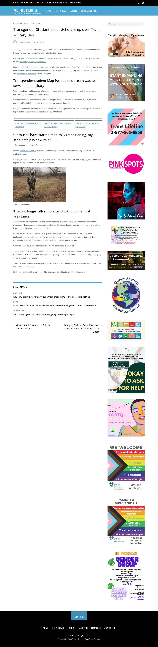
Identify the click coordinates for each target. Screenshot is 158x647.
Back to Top (79, 616)
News (15, 3)
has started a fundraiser (26, 74)
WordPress (72, 639)
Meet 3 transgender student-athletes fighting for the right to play (44, 314)
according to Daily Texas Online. (33, 62)
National (17, 24)
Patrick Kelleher (24, 42)
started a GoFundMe (28, 151)
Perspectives (26, 3)
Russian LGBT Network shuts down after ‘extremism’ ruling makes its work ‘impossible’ (54, 305)
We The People (78, 636)
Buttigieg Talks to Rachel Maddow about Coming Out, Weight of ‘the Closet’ (83, 328)
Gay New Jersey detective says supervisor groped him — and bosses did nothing (51, 296)
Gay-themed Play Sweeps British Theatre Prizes (31, 327)
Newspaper (75, 3)
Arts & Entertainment (57, 3)
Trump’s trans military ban (37, 67)
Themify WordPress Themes (89, 639)
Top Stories (36, 24)
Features (40, 3)
